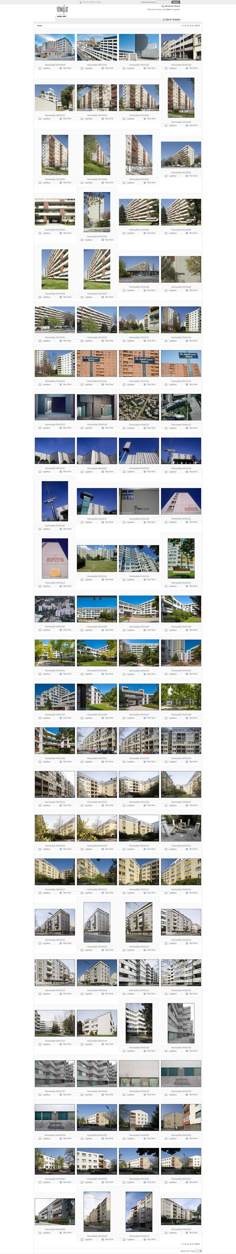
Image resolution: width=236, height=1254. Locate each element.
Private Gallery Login (92, 2)
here (169, 9)
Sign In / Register (172, 19)
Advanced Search (172, 6)
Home (39, 26)
